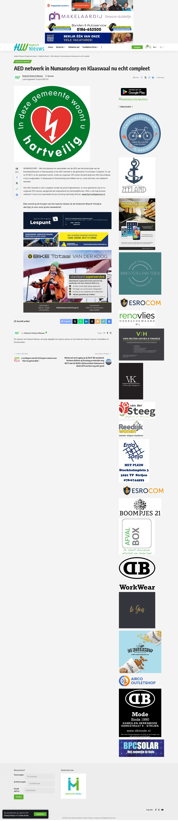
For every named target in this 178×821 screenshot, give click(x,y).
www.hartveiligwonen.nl (93, 194)
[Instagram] (110, 333)
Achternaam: (20, 782)
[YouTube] (162, 809)
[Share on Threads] (92, 321)
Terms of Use (23, 815)
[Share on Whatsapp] (80, 321)
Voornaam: (19, 775)
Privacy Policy (9, 815)
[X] (158, 809)
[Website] (104, 333)
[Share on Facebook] (141, 77)
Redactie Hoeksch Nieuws (32, 76)
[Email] (97, 321)
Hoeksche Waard (23, 61)
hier (29, 207)
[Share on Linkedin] (86, 321)
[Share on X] (145, 77)
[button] (40, 814)
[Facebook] (107, 333)
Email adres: (17, 789)
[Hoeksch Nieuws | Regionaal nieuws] (29, 47)
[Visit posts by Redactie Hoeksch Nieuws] (17, 333)
